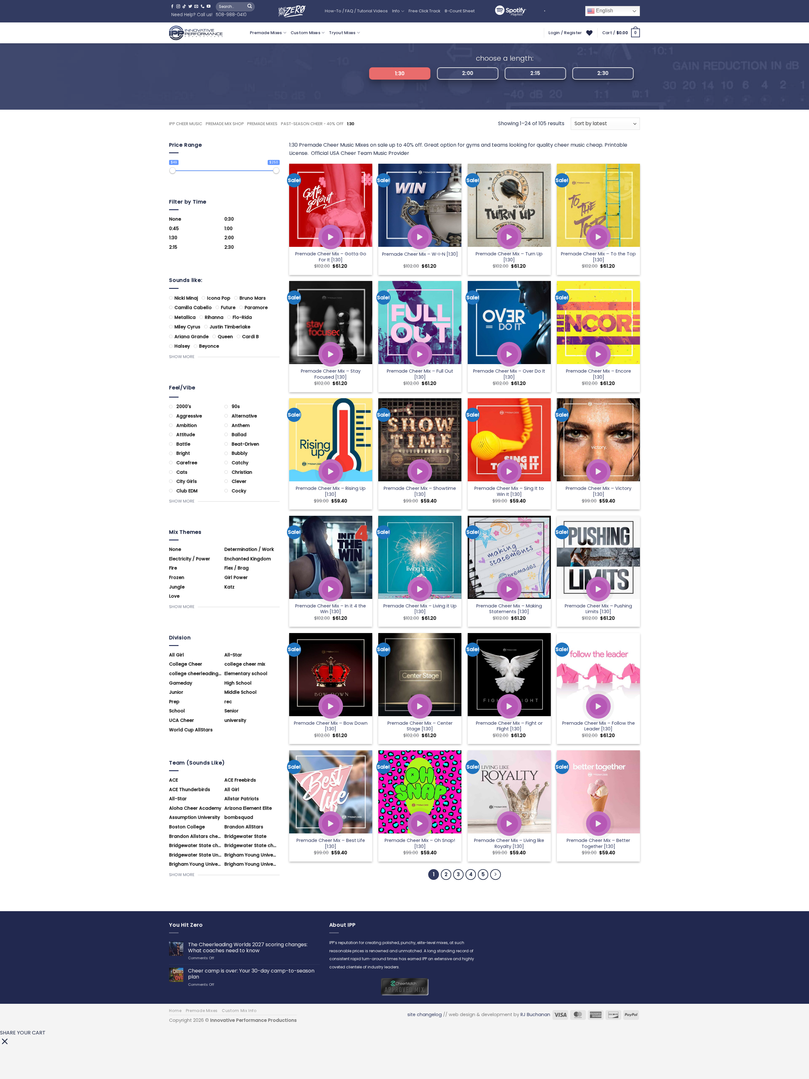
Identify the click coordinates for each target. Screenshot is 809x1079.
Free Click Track (424, 11)
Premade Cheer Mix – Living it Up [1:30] (420, 609)
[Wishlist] (589, 33)
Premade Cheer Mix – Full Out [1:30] (420, 374)
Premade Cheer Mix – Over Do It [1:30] (509, 374)
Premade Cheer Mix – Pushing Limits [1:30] (598, 609)
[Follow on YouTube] (208, 6)
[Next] (495, 874)
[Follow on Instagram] (178, 6)
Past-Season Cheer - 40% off (312, 123)
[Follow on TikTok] (184, 6)
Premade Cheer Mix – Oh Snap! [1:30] (420, 843)
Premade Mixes (266, 32)
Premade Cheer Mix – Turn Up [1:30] (509, 257)
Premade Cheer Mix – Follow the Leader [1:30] (598, 726)
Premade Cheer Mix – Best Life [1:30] (330, 843)
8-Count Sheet (460, 11)
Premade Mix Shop (225, 123)
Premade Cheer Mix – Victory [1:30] (598, 491)
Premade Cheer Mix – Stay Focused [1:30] (331, 374)
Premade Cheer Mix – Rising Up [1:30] (331, 491)
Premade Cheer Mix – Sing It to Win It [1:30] (509, 491)
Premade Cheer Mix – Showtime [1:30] (420, 491)
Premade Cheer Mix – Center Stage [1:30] (420, 726)
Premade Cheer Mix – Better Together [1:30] (598, 843)
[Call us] (202, 6)
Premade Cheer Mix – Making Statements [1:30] (509, 609)
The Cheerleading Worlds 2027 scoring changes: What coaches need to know (247, 948)
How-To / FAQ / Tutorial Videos (356, 11)
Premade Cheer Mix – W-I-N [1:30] (420, 254)
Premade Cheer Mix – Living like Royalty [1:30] (509, 843)
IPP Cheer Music (185, 123)
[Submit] (249, 6)
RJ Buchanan (535, 1014)
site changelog (424, 1014)
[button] (621, 33)
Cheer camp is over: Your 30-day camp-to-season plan (251, 974)
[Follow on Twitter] (190, 6)
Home (175, 1010)
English (604, 11)
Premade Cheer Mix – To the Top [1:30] (598, 257)
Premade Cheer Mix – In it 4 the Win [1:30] (330, 609)
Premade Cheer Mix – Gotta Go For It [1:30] (330, 257)
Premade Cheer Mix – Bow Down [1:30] (331, 726)
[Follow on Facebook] (172, 6)
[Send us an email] (196, 6)
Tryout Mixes (342, 32)
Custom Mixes (305, 32)
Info (396, 11)
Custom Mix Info (239, 1010)
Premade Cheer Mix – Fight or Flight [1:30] (509, 726)
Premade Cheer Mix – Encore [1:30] (598, 374)
